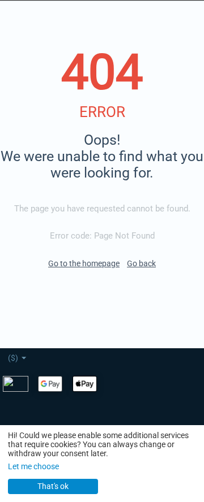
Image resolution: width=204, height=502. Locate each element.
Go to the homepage (84, 263)
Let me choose (33, 466)
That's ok (53, 486)
